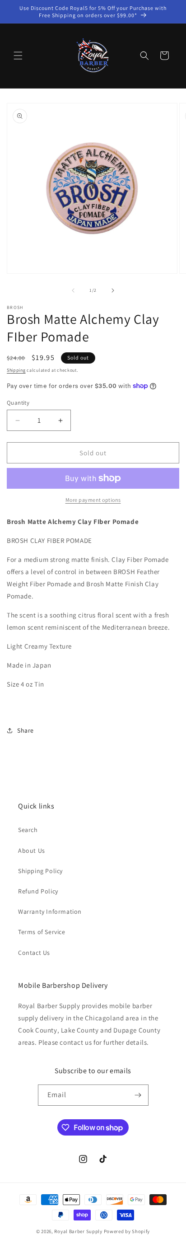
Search (28, 830)
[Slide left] (73, 290)
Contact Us (34, 953)
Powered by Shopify (127, 1231)
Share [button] (25, 730)
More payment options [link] (93, 499)
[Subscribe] (138, 1095)
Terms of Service (41, 932)
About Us (31, 850)
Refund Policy (38, 891)
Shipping (16, 370)
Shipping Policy (40, 871)
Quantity (18, 403)
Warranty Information (50, 911)
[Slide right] (113, 290)
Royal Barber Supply (78, 1231)
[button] (18, 55)
